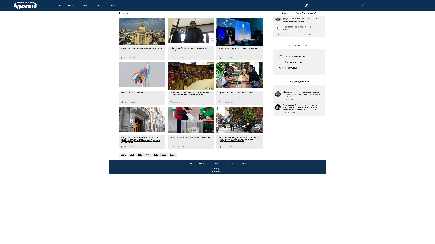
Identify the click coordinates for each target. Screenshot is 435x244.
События (86, 5)
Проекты (99, 5)
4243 (156, 155)
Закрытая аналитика (295, 56)
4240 (132, 155)
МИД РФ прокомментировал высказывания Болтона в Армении (141, 49)
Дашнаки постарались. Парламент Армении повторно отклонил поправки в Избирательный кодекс (190, 93)
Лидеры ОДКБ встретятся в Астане (134, 93)
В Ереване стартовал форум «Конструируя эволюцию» (239, 48)
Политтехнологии (293, 62)
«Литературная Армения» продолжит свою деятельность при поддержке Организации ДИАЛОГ (301, 108)
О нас (60, 5)
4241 (140, 155)
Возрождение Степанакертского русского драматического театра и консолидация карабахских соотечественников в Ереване (301, 95)
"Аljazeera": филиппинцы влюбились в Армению (236, 93)
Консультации (292, 68)
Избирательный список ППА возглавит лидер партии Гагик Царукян (189, 49)
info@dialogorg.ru (217, 171)
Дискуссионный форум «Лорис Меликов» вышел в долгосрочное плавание (300, 28)
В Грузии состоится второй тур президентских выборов (190, 137)
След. (172, 155)
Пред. (123, 155)
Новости (112, 5)
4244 (164, 155)
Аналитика (72, 5)
